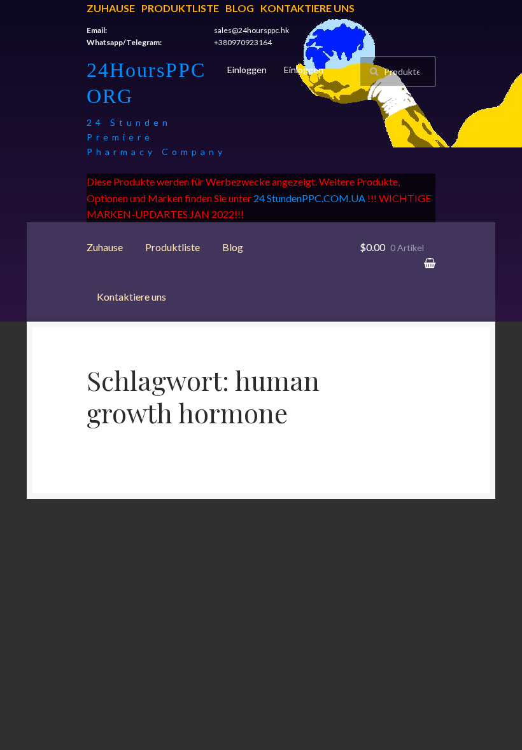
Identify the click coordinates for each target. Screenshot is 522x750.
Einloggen (247, 69)
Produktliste (180, 8)
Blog (239, 8)
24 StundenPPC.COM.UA (309, 198)
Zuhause (111, 8)
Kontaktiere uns (307, 8)
